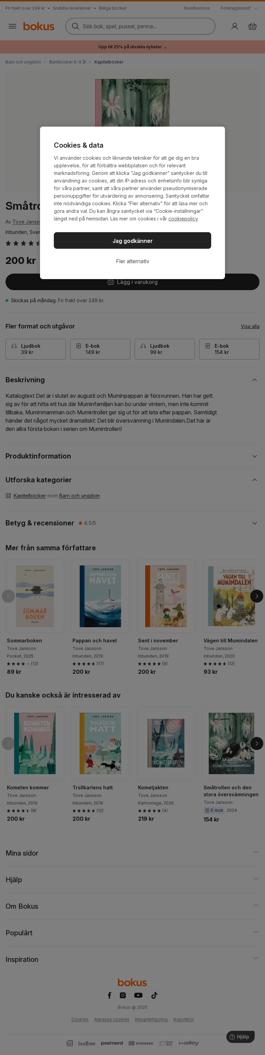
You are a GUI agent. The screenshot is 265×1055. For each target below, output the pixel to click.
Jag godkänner (132, 240)
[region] (132, 203)
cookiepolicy (183, 218)
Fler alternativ (132, 261)
